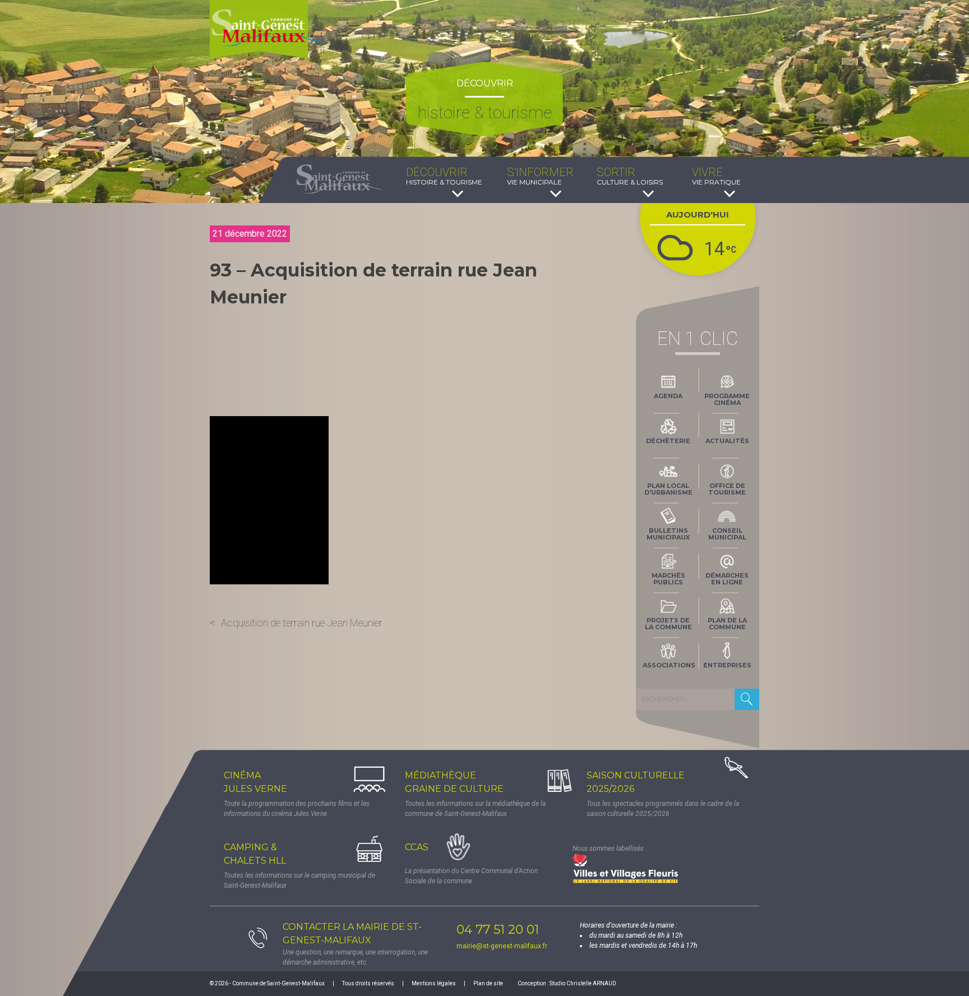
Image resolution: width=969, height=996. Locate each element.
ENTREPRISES (727, 665)
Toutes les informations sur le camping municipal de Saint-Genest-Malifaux (299, 880)
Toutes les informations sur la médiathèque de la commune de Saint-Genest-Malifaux (475, 809)
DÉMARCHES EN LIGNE (727, 578)
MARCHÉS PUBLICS (668, 578)
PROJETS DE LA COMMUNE (668, 623)
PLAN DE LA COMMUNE (727, 623)
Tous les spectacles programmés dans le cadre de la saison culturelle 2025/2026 (663, 809)
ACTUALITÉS (727, 441)
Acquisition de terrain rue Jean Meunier (301, 623)
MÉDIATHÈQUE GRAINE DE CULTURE (454, 782)
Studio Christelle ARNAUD (583, 983)
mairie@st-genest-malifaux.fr (501, 946)
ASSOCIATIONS (669, 665)
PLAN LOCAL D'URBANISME (668, 489)
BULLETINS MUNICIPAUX (668, 534)
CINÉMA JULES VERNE (255, 782)
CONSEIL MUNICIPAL (727, 534)
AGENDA (668, 396)
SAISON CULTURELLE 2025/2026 (636, 782)
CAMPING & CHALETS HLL (255, 854)
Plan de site (488, 983)
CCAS (416, 847)
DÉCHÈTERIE (668, 441)
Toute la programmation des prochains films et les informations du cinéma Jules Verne (297, 809)
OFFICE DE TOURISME (727, 489)
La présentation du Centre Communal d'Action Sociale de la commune (471, 876)
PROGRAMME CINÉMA (727, 399)
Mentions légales (434, 983)
